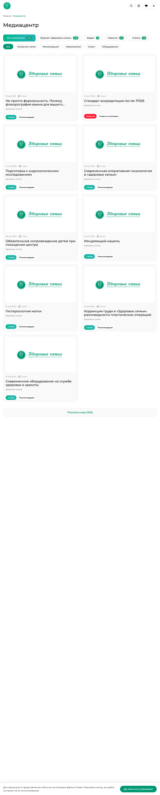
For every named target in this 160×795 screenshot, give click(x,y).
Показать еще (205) (80, 412)
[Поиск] (131, 6)
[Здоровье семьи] (7, 6)
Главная (7, 16)
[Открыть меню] (139, 6)
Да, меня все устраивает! (138, 789)
